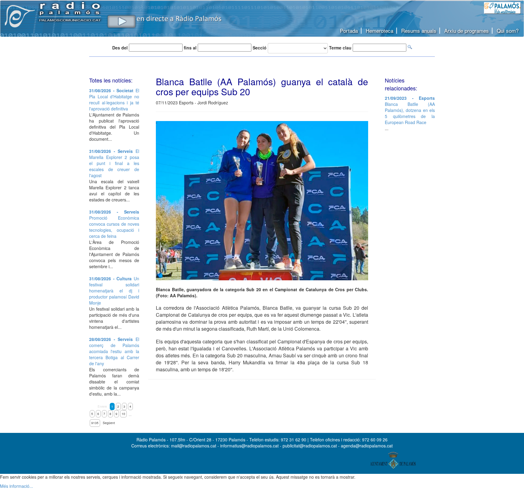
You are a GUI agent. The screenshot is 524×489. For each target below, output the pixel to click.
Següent (109, 423)
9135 (95, 423)
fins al (190, 48)
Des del (120, 48)
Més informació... (16, 486)
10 (123, 414)
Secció (260, 48)
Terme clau (340, 48)
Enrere (102, 406)
